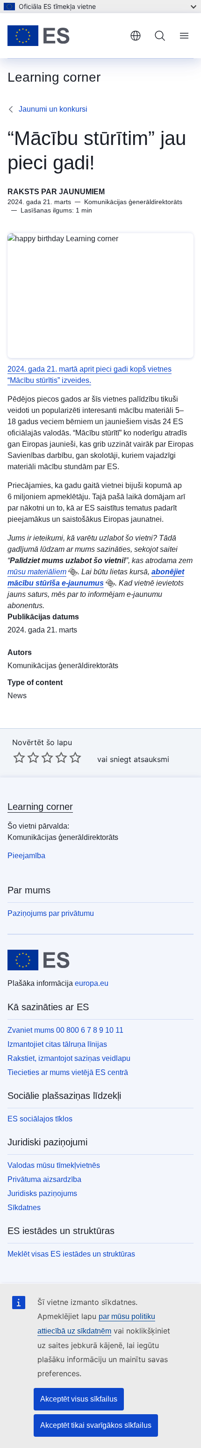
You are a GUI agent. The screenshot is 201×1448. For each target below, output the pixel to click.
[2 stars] (26, 757)
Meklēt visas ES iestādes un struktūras (71, 1254)
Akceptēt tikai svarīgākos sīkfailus (95, 1425)
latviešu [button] (135, 35)
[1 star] (19, 757)
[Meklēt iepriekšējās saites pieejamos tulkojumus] (73, 572)
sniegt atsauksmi (139, 759)
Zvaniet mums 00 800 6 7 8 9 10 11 (65, 1030)
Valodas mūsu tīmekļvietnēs (53, 1165)
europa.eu (91, 983)
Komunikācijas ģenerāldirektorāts (62, 666)
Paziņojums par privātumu (50, 913)
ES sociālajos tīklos (39, 1119)
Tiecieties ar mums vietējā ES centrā (67, 1072)
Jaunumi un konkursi (53, 109)
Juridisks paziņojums (42, 1193)
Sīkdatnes (24, 1208)
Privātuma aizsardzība (44, 1179)
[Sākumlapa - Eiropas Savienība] (64, 35)
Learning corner (40, 806)
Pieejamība (26, 856)
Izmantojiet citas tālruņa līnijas (57, 1044)
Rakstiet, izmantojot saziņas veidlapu (68, 1058)
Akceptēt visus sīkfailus (78, 1399)
